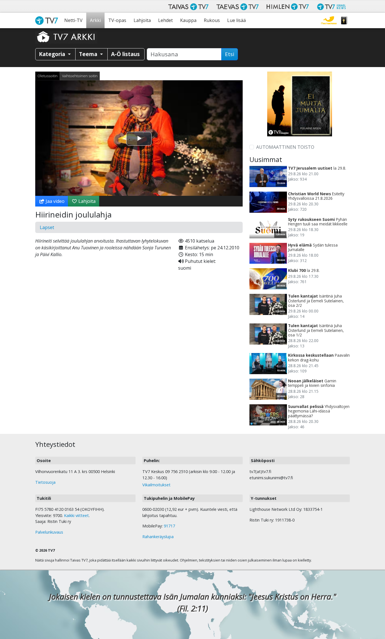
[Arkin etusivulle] (66, 37)
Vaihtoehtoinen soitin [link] (80, 75)
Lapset (47, 227)
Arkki (95, 20)
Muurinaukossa (329, 20)
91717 (169, 526)
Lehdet (165, 20)
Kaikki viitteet (76, 515)
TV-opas (117, 20)
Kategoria (53, 54)
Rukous (212, 20)
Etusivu (48, 20)
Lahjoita (142, 20)
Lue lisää (236, 20)
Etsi (229, 54)
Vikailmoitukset (156, 484)
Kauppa (188, 20)
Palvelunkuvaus (49, 532)
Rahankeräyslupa (158, 536)
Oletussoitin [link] (47, 75)
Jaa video (55, 201)
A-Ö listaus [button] (125, 54)
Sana (344, 20)
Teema (89, 54)
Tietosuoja (45, 482)
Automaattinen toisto (285, 147)
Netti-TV (73, 20)
